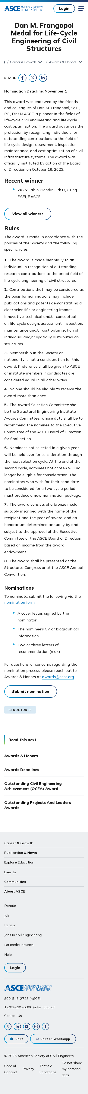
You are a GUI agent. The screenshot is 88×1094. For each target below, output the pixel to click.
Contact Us (13, 1015)
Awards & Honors (62, 62)
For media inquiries (19, 945)
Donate (10, 905)
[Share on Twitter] (33, 78)
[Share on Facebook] (22, 78)
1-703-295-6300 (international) (30, 1007)
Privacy (28, 1069)
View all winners (27, 213)
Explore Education (19, 862)
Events (10, 872)
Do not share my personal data (72, 1069)
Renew (10, 925)
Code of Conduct (10, 1069)
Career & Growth (23, 62)
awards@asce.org (58, 676)
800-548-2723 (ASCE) (22, 998)
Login (64, 8)
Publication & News (20, 852)
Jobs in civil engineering (23, 935)
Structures (20, 710)
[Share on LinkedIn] (43, 78)
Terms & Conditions (48, 1069)
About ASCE (14, 891)
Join (7, 915)
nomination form (19, 602)
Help (8, 954)
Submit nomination (30, 691)
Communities (15, 882)
